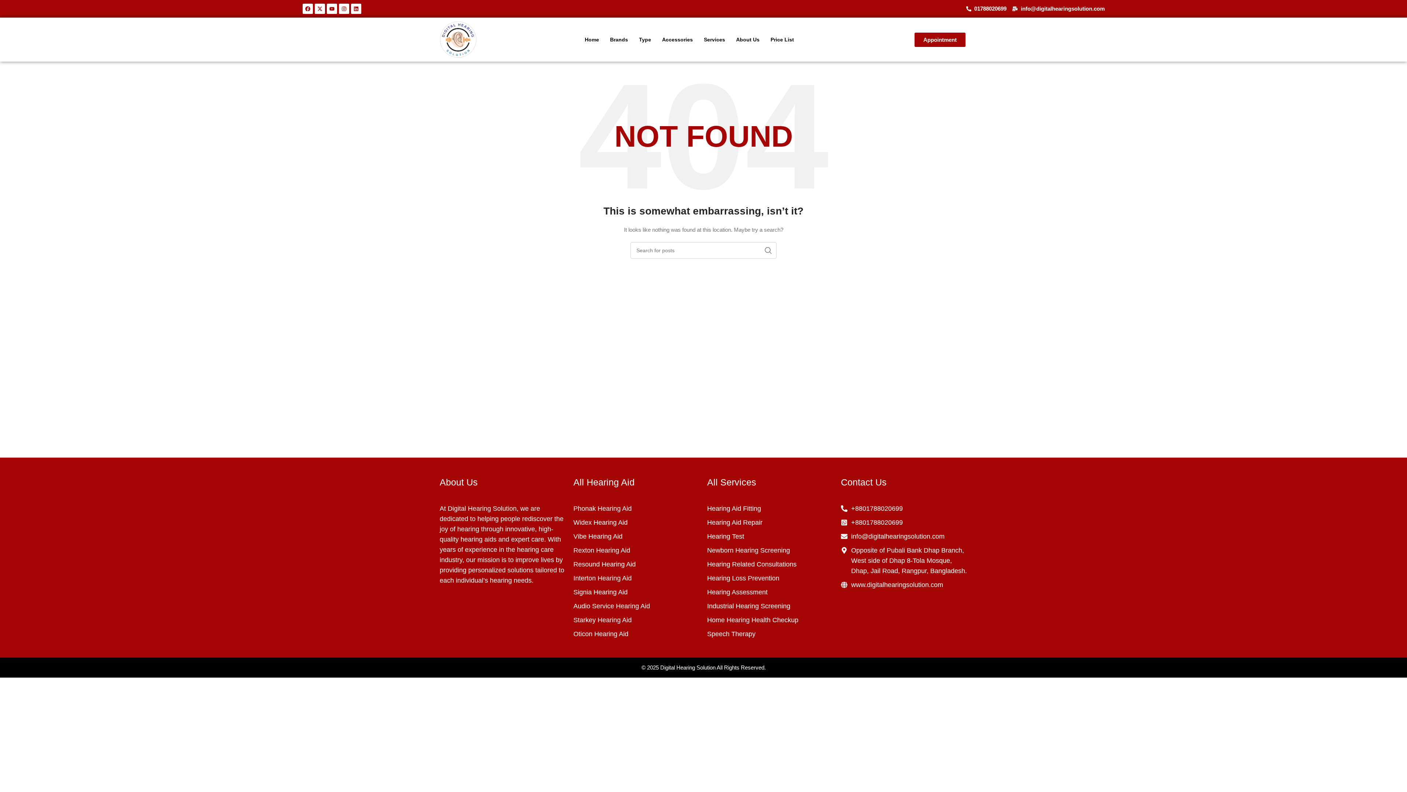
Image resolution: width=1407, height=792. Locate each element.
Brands (619, 40)
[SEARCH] (768, 250)
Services (714, 40)
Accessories (677, 40)
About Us (748, 40)
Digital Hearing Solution (688, 667)
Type (645, 40)
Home (592, 40)
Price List (782, 40)
